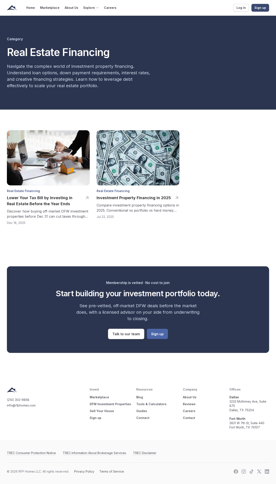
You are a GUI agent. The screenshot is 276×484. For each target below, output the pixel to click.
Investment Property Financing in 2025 (134, 197)
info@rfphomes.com (21, 405)
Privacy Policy (84, 471)
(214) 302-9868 (18, 400)
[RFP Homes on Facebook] (236, 471)
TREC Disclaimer (144, 453)
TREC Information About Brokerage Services (94, 453)
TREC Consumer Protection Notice (31, 453)
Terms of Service (111, 471)
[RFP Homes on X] (259, 471)
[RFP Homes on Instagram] (244, 471)
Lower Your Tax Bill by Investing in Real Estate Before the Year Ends (39, 200)
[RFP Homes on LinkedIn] (267, 471)
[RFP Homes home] (12, 7)
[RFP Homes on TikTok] (251, 471)
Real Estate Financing (23, 191)
